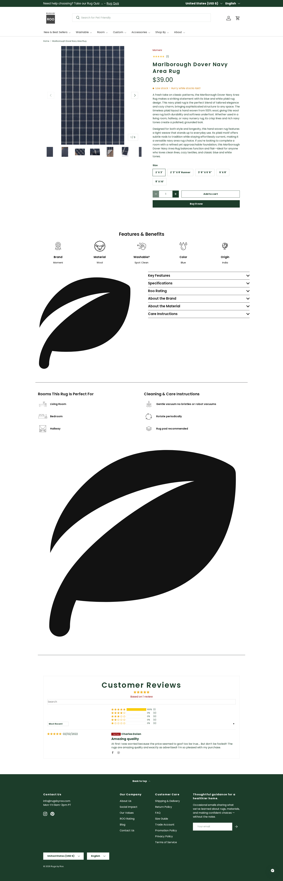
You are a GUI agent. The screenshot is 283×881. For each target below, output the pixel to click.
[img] (54, 734)
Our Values (127, 813)
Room (101, 32)
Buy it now (196, 203)
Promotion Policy (166, 830)
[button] (237, 18)
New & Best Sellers (55, 32)
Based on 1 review (141, 697)
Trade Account (164, 824)
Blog (122, 824)
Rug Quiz (113, 3)
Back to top (139, 781)
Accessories (139, 32)
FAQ (157, 813)
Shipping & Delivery (167, 801)
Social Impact (128, 807)
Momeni (157, 50)
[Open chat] (272, 870)
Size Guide (161, 819)
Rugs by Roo (57, 866)
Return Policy (163, 807)
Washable (82, 32)
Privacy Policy (164, 836)
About (178, 32)
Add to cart (210, 194)
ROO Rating (127, 819)
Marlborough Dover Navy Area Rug (69, 41)
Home (46, 41)
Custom (118, 32)
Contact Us (127, 830)
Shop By (160, 32)
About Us (125, 801)
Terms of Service (166, 842)
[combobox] (141, 18)
